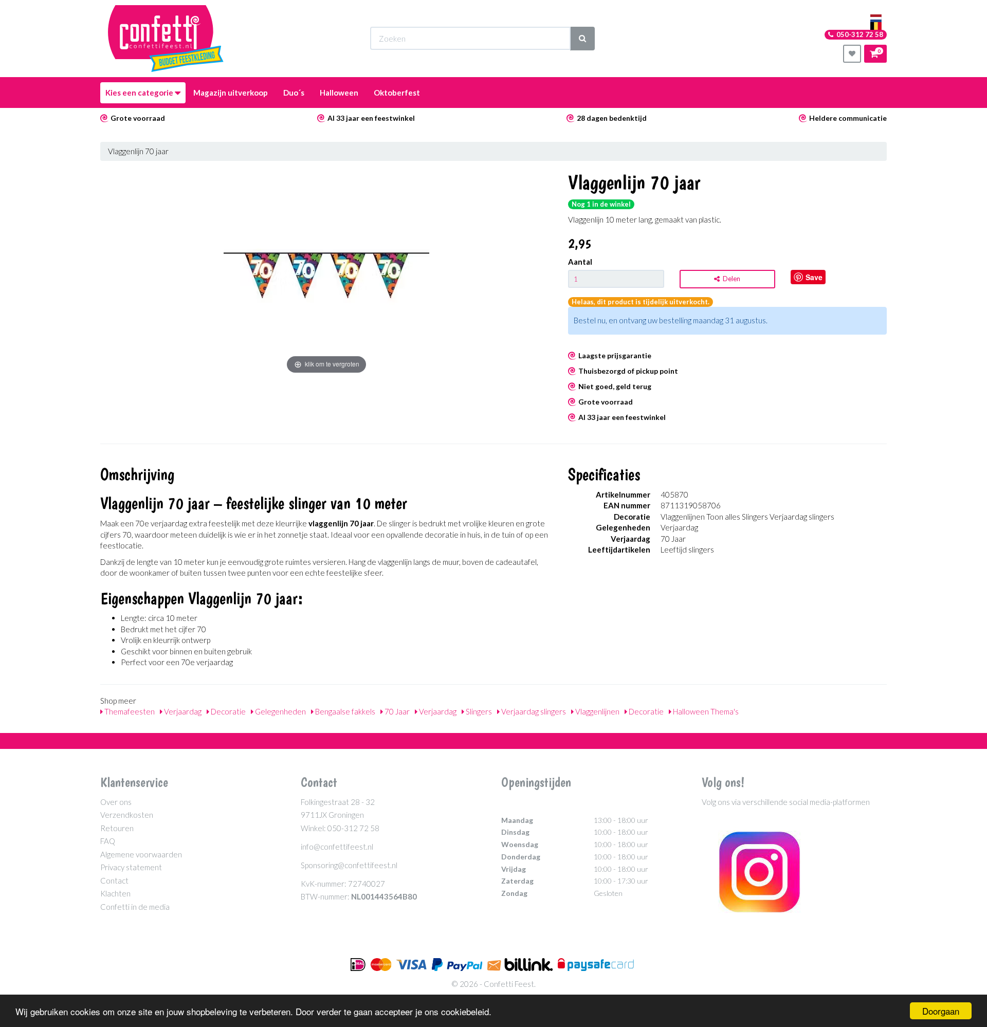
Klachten (115, 893)
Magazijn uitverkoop (230, 92)
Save (814, 277)
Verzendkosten (126, 814)
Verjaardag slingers (533, 711)
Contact (114, 880)
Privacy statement (131, 867)
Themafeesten (129, 711)
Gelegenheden (279, 711)
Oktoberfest (397, 92)
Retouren (117, 828)
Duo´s (293, 92)
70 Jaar (396, 711)
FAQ (107, 841)
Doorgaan (940, 1010)
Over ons (116, 801)
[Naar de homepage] (165, 38)
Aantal (580, 261)
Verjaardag (182, 711)
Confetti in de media (135, 906)
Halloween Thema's (705, 711)
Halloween (339, 92)
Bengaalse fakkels (344, 711)
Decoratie (227, 711)
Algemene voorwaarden (141, 854)
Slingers (478, 711)
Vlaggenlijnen (596, 711)
